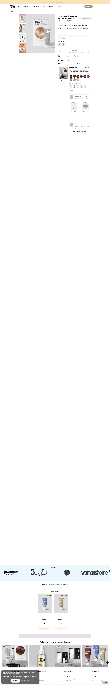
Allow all (15, 680)
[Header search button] (94, 6)
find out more (80, 56)
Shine (69, 63)
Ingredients (71, 90)
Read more (60, 33)
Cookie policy (16, 673)
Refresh (89, 63)
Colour (60, 63)
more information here (24, 677)
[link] (100, 6)
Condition (79, 63)
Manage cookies (25, 680)
